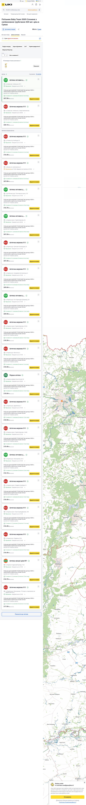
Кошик (39, 4)
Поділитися (18, 29)
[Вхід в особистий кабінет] (32, 4)
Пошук (4, 10)
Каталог (6, 14)
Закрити (84, 782)
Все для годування (32, 14)
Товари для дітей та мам (18, 14)
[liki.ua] (8, 4)
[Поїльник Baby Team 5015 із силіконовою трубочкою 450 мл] (5, 65)
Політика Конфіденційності (67, 802)
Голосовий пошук (39, 9)
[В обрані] (38, 79)
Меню (3, 4)
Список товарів (36, 4)
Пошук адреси (3, 38)
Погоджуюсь (67, 797)
